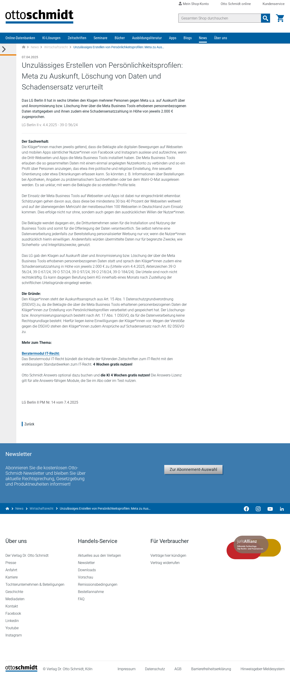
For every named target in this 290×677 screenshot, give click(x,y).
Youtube (12, 628)
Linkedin (12, 621)
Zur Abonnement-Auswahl (193, 469)
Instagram (13, 635)
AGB (177, 669)
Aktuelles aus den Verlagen (99, 555)
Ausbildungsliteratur (147, 38)
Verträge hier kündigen (168, 555)
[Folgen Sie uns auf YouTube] (270, 508)
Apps (172, 38)
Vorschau (85, 577)
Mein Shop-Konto (196, 4)
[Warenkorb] (280, 18)
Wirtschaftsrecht (56, 47)
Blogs (188, 38)
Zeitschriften (77, 38)
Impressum (126, 669)
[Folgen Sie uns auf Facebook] (246, 508)
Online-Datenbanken (20, 38)
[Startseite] (21, 670)
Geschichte (14, 592)
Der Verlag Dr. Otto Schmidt (26, 555)
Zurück (29, 424)
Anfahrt (11, 570)
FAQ (81, 599)
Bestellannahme (91, 592)
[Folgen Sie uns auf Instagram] (258, 508)
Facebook (13, 613)
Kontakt (11, 606)
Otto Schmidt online (236, 4)
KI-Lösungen (51, 38)
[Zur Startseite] (23, 47)
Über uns (220, 38)
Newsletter (86, 563)
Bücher (120, 38)
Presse (10, 563)
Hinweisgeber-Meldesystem (263, 669)
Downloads (87, 570)
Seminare (100, 38)
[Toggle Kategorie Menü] (8, 49)
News (203, 38)
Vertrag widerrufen (165, 563)
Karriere (11, 577)
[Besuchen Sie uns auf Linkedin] (280, 508)
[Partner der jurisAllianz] (254, 547)
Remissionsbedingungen (97, 584)
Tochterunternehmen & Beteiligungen (34, 584)
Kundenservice (274, 4)
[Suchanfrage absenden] (265, 18)
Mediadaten (14, 599)
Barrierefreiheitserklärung (211, 669)
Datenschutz (155, 669)
